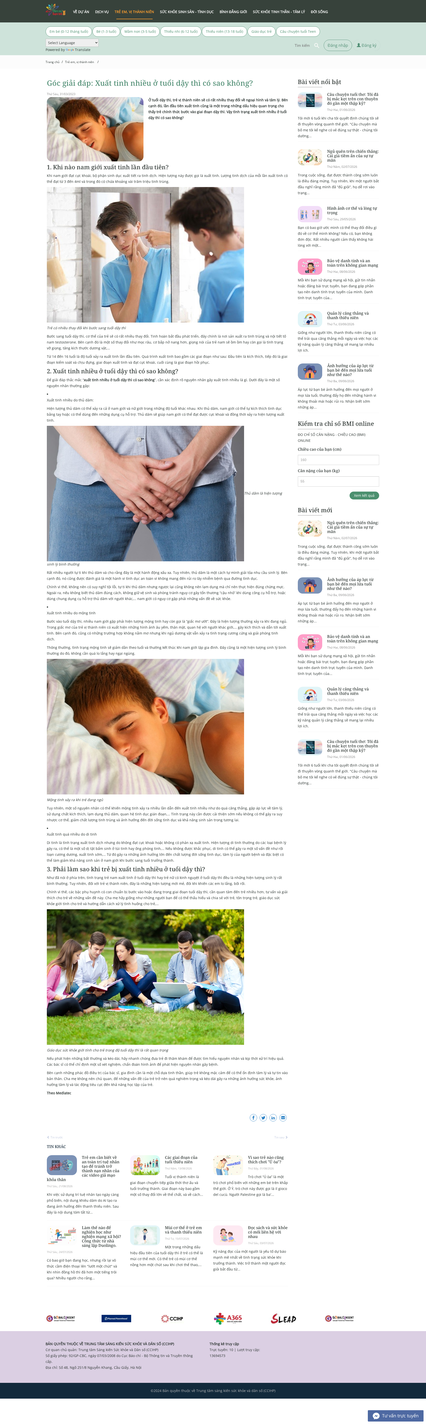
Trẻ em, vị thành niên (79, 62)
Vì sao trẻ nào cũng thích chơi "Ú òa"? (266, 1160)
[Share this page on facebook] (253, 1117)
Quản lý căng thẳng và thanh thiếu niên (348, 315)
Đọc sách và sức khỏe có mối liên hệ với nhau (268, 1232)
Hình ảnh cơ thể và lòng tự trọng (352, 210)
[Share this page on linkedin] (273, 1117)
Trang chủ (52, 62)
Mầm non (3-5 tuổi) (140, 31)
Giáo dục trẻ (261, 31)
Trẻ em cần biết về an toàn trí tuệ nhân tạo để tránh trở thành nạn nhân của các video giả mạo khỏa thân (83, 1168)
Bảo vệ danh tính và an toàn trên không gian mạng (352, 263)
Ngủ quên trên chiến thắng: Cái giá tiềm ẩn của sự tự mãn (353, 156)
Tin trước (56, 1137)
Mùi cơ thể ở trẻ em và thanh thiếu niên (183, 1230)
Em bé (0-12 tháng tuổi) (69, 31)
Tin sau (279, 1137)
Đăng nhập (338, 45)
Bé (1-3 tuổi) (106, 31)
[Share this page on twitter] (263, 1117)
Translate (82, 49)
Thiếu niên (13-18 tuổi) (224, 31)
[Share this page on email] (283, 1117)
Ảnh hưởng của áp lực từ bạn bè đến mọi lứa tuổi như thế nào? (350, 370)
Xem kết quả (364, 495)
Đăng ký (368, 45)
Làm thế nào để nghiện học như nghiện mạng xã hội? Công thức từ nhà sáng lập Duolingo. (101, 1236)
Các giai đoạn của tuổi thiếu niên (181, 1160)
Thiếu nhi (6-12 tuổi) (180, 31)
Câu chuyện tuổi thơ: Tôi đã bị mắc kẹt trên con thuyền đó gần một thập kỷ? (352, 99)
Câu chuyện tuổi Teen (298, 31)
